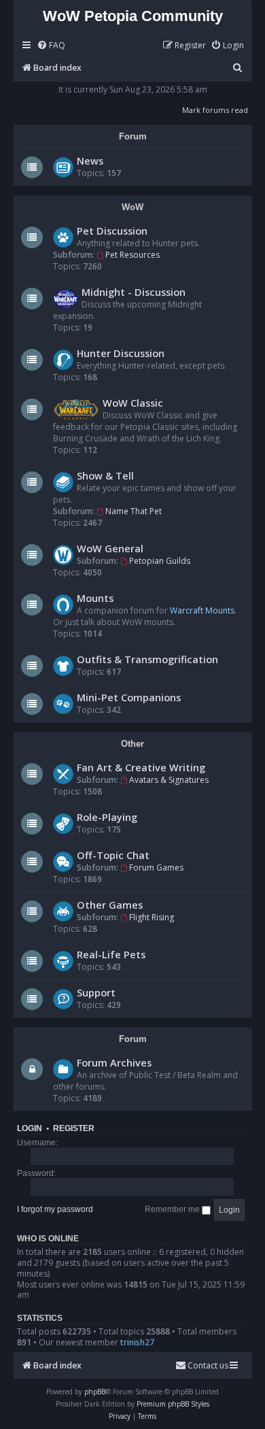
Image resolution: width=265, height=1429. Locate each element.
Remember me (173, 1209)
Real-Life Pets (111, 954)
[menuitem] (51, 46)
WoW (132, 207)
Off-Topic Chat (113, 855)
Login (29, 1128)
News (90, 160)
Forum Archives (114, 1062)
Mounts (95, 598)
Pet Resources (132, 254)
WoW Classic (133, 402)
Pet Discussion (112, 230)
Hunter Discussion (120, 353)
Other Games (110, 904)
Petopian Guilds (159, 561)
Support (96, 992)
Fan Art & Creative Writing (141, 767)
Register (73, 1128)
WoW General (110, 548)
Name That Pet (133, 511)
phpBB (94, 1391)
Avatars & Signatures (169, 780)
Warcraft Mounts (202, 610)
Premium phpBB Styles (173, 1404)
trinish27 (137, 1342)
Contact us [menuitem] (208, 1365)
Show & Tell (105, 475)
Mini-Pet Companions (129, 697)
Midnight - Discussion (134, 292)
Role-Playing (107, 817)
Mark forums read (215, 110)
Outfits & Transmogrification (147, 659)
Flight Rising (151, 917)
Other (132, 744)
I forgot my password (55, 1209)
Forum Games (156, 867)
